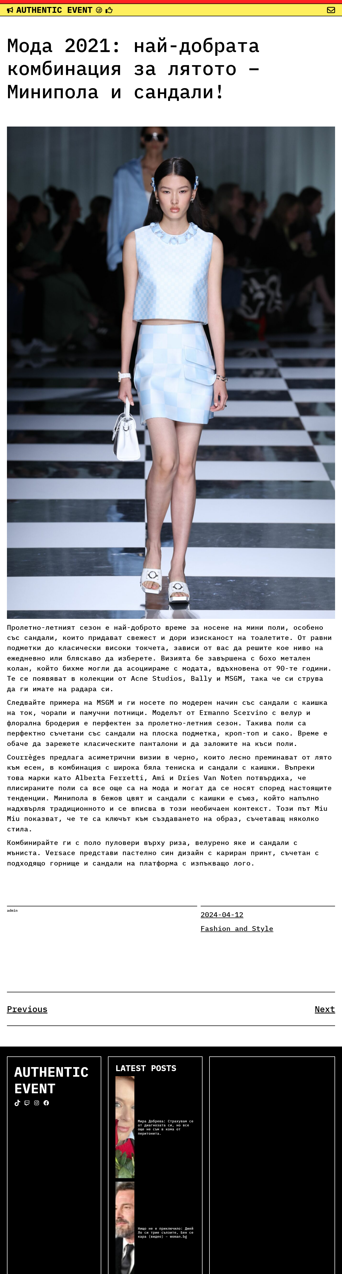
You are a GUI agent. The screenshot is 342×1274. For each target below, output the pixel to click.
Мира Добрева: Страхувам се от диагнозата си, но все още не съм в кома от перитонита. (165, 1127)
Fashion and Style (237, 928)
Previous (27, 1009)
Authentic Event (54, 9)
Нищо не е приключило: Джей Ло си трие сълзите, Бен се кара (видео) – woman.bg (165, 1232)
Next (325, 1009)
